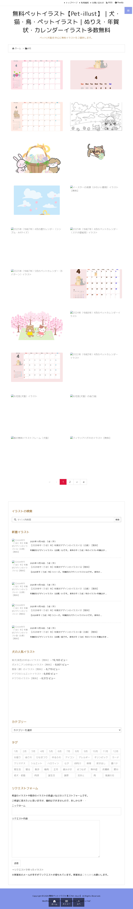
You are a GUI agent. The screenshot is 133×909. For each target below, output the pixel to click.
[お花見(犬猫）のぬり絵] (96, 409)
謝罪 (66, 775)
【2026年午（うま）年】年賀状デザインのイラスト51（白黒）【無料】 (64, 588)
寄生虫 (17, 769)
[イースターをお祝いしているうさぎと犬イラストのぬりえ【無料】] (96, 116)
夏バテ (114, 763)
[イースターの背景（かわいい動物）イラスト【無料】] (96, 200)
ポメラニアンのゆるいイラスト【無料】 (32, 664)
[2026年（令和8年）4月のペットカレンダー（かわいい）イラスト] (37, 116)
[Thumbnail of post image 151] (96, 152)
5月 (51, 751)
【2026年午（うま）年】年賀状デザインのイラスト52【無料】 (60, 566)
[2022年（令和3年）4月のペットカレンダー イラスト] (96, 367)
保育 (89, 763)
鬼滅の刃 (109, 775)
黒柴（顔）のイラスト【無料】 (28, 669)
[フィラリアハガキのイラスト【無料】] (96, 452)
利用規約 (85, 2)
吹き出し (101, 763)
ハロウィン (53, 763)
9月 (86, 751)
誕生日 (51, 775)
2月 (24, 751)
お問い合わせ (98, 2)
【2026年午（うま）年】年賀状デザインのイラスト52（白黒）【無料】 (64, 545)
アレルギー (84, 757)
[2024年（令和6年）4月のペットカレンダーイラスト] (96, 325)
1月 (16, 751)
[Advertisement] (66, 699)
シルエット (36, 763)
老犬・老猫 (19, 775)
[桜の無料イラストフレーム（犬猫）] (37, 450)
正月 (56, 769)
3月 (33, 751)
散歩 (37, 769)
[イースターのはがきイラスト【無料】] (37, 200)
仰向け (77, 763)
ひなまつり (42, 757)
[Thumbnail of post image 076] (37, 158)
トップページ (72, 2)
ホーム (18, 48)
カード (115, 757)
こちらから (88, 874)
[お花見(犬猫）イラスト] (37, 409)
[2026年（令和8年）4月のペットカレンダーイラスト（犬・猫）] (37, 74)
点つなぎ (81, 769)
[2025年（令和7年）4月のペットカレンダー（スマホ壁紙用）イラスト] (96, 242)
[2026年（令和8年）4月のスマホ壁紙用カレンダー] (96, 74)
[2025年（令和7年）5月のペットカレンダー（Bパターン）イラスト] (37, 283)
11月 (105, 751)
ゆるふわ (56, 757)
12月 (115, 751)
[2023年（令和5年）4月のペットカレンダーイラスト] (37, 367)
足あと (81, 775)
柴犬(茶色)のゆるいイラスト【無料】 (31, 660)
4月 (42, 751)
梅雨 (46, 769)
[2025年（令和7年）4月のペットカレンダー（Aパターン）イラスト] (96, 283)
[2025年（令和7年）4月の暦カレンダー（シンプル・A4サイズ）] (37, 242)
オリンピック (101, 757)
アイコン (69, 757)
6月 (59, 751)
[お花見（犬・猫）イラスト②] (37, 325)
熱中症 (94, 769)
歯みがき (67, 769)
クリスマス (19, 763)
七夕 (66, 763)
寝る (28, 769)
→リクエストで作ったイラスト (28, 869)
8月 (77, 751)
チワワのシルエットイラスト (26, 673)
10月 (95, 751)
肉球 (36, 775)
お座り (17, 757)
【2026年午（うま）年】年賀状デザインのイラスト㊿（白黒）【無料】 (64, 631)
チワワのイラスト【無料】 (25, 678)
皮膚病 (105, 769)
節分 (116, 769)
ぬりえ (28, 757)
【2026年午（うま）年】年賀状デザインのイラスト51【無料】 (60, 610)
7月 (68, 751)
